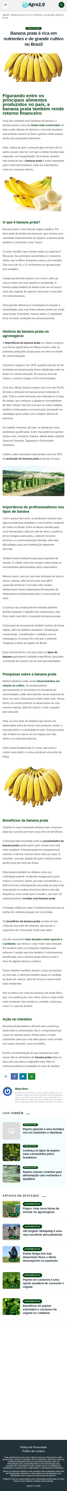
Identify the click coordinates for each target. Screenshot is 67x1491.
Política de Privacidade (33, 1447)
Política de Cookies (33, 1451)
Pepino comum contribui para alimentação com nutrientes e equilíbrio (42, 1175)
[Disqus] (33, 1372)
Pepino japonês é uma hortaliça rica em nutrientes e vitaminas (43, 1130)
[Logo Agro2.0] (33, 5)
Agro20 (6, 15)
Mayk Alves (21, 1088)
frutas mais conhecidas (45, 125)
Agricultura (33, 28)
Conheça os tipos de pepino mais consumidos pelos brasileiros (41, 1154)
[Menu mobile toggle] (5, 5)
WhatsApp (31, 1076)
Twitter (23, 1076)
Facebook (14, 1076)
